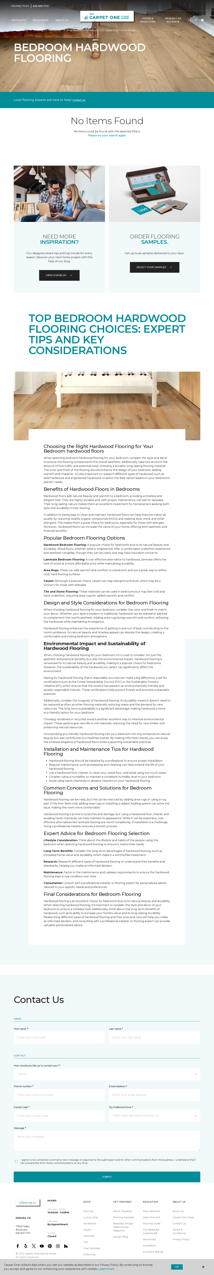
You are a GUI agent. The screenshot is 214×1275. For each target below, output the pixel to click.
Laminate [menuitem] (89, 1235)
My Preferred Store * (121, 1107)
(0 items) (202, 20)
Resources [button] (40, 20)
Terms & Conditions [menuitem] (179, 1231)
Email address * (118, 1086)
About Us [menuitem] (178, 1211)
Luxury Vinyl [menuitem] (90, 1217)
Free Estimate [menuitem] (91, 1248)
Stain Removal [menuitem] (151, 1211)
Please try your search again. (107, 135)
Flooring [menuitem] (88, 1211)
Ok (177, 1266)
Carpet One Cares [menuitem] (183, 1217)
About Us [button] (61, 20)
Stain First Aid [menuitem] (151, 1217)
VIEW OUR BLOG (56, 275)
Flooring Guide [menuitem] (151, 1223)
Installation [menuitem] (149, 1245)
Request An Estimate (173, 20)
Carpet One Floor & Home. (41, 1253)
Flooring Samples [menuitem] (123, 1217)
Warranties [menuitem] (149, 1239)
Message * (20, 1128)
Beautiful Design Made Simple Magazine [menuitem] (123, 1227)
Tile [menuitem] (85, 1242)
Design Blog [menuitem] (120, 1236)
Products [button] (18, 20)
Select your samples (151, 267)
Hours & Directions (147, 20)
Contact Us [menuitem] (179, 1223)
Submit (107, 1176)
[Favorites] (196, 20)
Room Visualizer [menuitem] (123, 1211)
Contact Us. (79, 100)
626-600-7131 (41, 6)
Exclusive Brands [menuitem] (153, 1251)
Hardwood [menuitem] (89, 1223)
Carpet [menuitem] (87, 1229)
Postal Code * (21, 1107)
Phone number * (23, 1086)
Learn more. (106, 1268)
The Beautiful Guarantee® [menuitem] (151, 1231)
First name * (21, 1029)
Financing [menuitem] (89, 1254)
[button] (189, 20)
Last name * (116, 1029)
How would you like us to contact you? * (37, 1065)
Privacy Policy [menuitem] (181, 1239)
